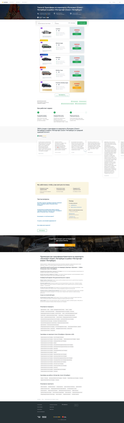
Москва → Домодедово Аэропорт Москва (57, 309)
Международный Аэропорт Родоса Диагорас (58, 388)
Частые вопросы (39, 409)
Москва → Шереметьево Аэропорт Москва (48, 317)
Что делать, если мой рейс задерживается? (46, 220)
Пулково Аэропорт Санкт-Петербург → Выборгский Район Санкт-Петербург (53, 361)
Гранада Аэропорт (60, 386)
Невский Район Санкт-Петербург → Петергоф (75, 378)
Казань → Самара (69, 309)
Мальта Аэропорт (44, 386)
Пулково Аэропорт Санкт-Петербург (50, 399)
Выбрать (76, 48)
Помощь (114, 2)
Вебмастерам (52, 409)
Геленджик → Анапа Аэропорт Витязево (47, 311)
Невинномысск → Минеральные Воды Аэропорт (67, 315)
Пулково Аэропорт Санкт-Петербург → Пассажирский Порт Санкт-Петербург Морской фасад (56, 359)
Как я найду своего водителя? (43, 225)
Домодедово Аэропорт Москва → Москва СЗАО (64, 328)
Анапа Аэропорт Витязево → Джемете (74, 326)
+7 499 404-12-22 (72, 216)
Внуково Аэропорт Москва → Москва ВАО (48, 328)
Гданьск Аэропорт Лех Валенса (69, 386)
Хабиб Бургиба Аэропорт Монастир (65, 390)
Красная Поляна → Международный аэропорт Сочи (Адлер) (67, 317)
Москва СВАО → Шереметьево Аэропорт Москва (49, 315)
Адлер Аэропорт (78, 386)
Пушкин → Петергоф (44, 378)
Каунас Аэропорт (59, 394)
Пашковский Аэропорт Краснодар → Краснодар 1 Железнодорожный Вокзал (54, 320)
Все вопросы (42, 230)
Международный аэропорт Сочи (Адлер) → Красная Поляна (51, 313)
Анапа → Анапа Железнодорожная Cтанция (69, 313)
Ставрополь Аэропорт (66, 394)
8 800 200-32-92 (72, 213)
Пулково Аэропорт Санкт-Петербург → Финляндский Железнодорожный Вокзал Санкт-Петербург (57, 346)
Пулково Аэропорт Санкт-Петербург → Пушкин (48, 352)
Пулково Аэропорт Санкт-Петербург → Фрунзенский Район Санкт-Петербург (53, 354)
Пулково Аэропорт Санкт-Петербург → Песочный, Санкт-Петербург (52, 363)
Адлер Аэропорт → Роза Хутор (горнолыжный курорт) (50, 324)
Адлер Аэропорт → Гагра (45, 309)
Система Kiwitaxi (39, 404)
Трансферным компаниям (53, 404)
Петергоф (57, 399)
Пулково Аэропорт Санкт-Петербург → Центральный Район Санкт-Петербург (54, 356)
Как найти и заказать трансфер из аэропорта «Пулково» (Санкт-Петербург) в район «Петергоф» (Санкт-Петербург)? (49, 204)
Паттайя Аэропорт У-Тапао (71, 388)
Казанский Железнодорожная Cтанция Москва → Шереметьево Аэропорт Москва (54, 322)
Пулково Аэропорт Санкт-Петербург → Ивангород (49, 348)
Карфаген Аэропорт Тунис (45, 388)
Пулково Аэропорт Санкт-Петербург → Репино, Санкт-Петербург (51, 339)
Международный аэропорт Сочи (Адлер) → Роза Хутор (65, 311)
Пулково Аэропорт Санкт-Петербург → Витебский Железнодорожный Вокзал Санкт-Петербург (56, 358)
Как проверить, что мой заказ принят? (45, 216)
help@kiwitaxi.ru (74, 205)
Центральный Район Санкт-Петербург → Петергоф (57, 378)
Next (85, 149)
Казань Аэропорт (68, 392)
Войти (120, 2)
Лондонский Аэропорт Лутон (77, 392)
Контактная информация (41, 411)
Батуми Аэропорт (44, 390)
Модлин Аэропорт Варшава (52, 390)
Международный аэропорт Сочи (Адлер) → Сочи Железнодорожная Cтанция (54, 326)
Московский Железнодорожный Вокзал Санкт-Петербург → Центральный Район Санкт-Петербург (57, 319)
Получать (70, 245)
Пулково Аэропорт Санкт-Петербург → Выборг (48, 342)
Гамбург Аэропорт (75, 390)
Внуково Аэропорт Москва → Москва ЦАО (48, 330)
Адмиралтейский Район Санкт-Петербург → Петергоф (50, 379)
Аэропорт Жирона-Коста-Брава (46, 392)
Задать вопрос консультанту (76, 207)
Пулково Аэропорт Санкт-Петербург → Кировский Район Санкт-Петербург (53, 369)
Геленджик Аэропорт (51, 386)
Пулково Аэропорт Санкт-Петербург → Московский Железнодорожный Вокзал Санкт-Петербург (57, 344)
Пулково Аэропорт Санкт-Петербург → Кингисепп (49, 367)
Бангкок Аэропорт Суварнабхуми (58, 392)
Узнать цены (83, 23)
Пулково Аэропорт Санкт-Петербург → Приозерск (49, 371)
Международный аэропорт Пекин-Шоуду (47, 394)
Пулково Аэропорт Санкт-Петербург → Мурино (72, 339)
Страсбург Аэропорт (75, 394)
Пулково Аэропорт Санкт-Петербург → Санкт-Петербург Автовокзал (52, 337)
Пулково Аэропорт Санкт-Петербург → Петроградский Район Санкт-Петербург (54, 350)
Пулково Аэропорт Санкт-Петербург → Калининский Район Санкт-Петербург (53, 365)
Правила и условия (63, 419)
